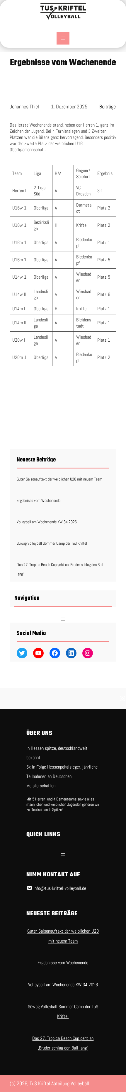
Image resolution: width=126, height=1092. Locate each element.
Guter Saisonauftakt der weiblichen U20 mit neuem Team (59, 479)
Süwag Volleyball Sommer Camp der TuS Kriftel (52, 543)
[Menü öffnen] (63, 38)
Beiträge (107, 106)
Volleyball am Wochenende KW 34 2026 (47, 521)
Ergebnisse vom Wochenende (38, 500)
